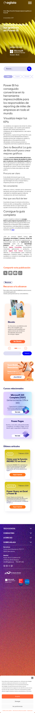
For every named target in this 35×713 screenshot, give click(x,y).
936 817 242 (20, 562)
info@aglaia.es (8, 562)
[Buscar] (29, 69)
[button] (32, 678)
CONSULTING (8, 533)
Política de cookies (7, 710)
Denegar (17, 701)
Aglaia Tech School (16, 251)
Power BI (12, 11)
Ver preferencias (17, 706)
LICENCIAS (7, 538)
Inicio (4, 11)
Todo (8, 76)
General (26, 76)
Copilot (17, 76)
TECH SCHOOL (9, 529)
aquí (13, 230)
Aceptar (17, 696)
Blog (8, 11)
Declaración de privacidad (19, 710)
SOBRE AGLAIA (9, 542)
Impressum (29, 710)
